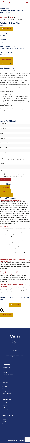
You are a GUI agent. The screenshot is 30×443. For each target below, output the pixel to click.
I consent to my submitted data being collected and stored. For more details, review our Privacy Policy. (16, 175)
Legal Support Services (7, 374)
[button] (6, 63)
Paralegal (4, 372)
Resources (4, 405)
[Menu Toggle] (27, 2)
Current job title (4, 143)
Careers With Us (6, 409)
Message (2, 163)
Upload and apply (5, 179)
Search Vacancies (6, 402)
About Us (4, 386)
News (3, 407)
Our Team (4, 388)
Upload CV (3, 152)
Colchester (15, 346)
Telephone (3, 138)
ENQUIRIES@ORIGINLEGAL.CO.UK (15, 356)
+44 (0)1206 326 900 (15, 354)
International (5, 370)
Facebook (4, 419)
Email (2, 133)
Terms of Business (6, 393)
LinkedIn (4, 421)
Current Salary (4, 148)
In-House (4, 377)
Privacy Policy (5, 391)
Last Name (3, 128)
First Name (3, 123)
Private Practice (6, 367)
